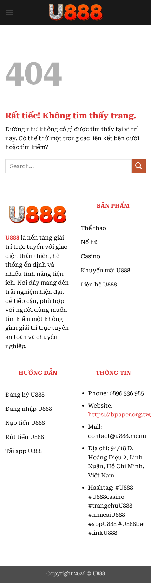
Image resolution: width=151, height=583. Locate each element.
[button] (9, 12)
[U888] (75, 12)
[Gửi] (139, 166)
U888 (12, 237)
